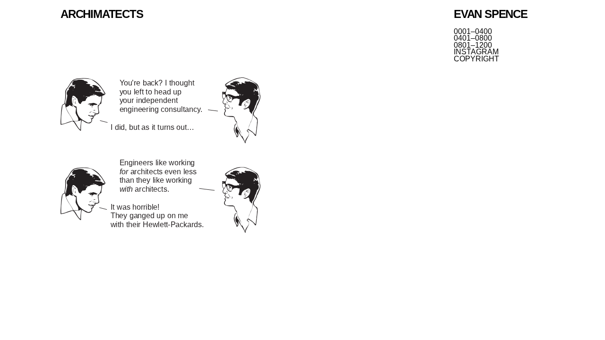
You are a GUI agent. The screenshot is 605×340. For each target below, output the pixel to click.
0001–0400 (473, 31)
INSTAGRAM (476, 52)
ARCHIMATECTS (101, 14)
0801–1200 (473, 45)
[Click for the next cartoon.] (160, 156)
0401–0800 (473, 38)
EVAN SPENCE (490, 14)
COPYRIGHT (476, 59)
